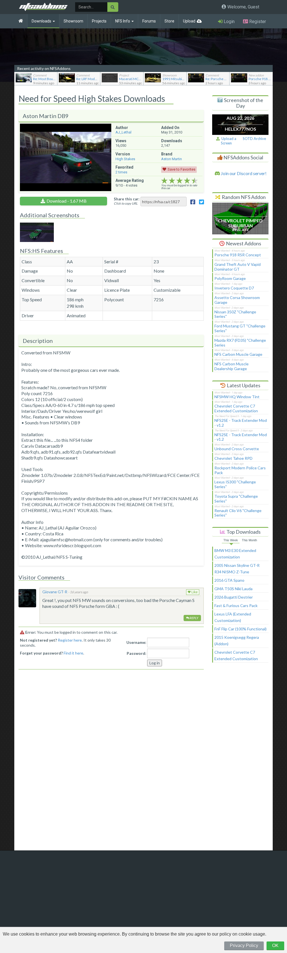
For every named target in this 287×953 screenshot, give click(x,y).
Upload (189, 21)
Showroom (73, 21)
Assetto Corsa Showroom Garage (237, 300)
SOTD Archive (254, 138)
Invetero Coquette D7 (234, 288)
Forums (149, 21)
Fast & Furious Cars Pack (236, 605)
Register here (70, 640)
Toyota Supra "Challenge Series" (236, 498)
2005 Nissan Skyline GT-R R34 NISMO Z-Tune (237, 568)
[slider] (179, 180)
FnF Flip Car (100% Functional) (240, 628)
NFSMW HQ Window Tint (237, 396)
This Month (249, 540)
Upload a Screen (228, 141)
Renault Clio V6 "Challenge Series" (237, 513)
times (121, 172)
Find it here (73, 653)
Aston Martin (171, 159)
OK (275, 945)
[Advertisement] (240, 759)
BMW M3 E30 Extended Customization (235, 553)
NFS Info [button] (123, 21)
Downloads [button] (42, 21)
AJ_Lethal (123, 132)
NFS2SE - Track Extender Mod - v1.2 (240, 422)
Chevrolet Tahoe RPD (233, 458)
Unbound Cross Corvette (236, 448)
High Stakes (125, 159)
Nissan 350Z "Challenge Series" (235, 314)
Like (194, 592)
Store (169, 21)
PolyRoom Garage (230, 278)
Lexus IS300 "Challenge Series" (235, 484)
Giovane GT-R (54, 591)
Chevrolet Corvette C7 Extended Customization (236, 408)
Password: (136, 653)
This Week (230, 540)
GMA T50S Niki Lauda (233, 588)
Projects (99, 21)
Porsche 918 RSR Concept (237, 254)
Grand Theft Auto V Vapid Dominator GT (237, 266)
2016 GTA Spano (229, 580)
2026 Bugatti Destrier (233, 597)
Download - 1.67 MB (67, 200)
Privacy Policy (244, 945)
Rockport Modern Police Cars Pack (240, 470)
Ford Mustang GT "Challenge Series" (239, 328)
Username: (136, 642)
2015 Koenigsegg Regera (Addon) (236, 640)
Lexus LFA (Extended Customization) (232, 617)
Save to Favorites (181, 169)
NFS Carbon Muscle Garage (238, 354)
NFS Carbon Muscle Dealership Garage (231, 366)
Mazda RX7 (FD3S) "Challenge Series (240, 342)
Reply (193, 618)
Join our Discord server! (243, 173)
